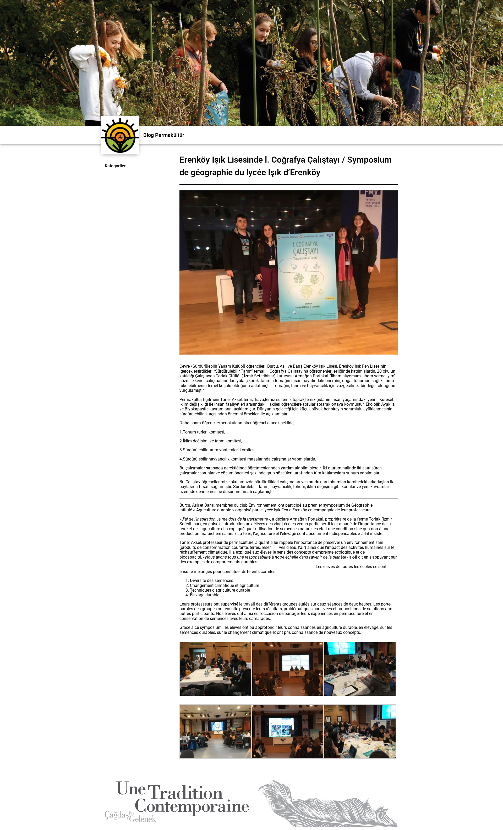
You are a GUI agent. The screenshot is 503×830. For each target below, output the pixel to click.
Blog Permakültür (163, 135)
